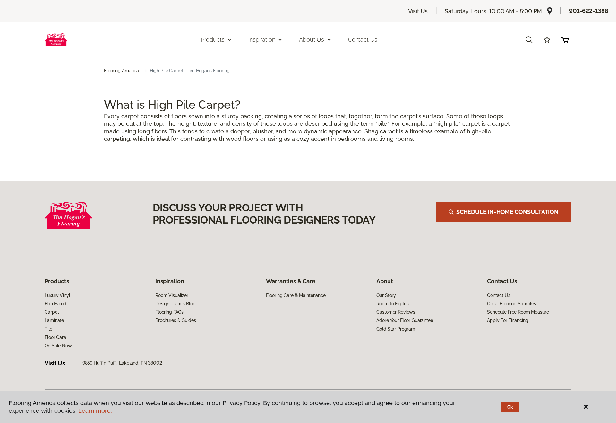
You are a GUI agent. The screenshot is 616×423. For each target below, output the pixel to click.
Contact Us (362, 39)
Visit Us (418, 11)
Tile (48, 329)
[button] (529, 39)
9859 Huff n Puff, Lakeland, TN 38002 (122, 363)
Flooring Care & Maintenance (296, 295)
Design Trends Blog (175, 303)
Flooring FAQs (169, 312)
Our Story (386, 295)
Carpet (52, 312)
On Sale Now (58, 345)
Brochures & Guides (175, 320)
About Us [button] (311, 39)
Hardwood (55, 303)
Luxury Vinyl (57, 295)
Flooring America (121, 70)
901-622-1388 (588, 10)
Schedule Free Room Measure (518, 312)
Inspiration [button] (261, 39)
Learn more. (95, 410)
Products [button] (213, 39)
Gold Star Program (395, 329)
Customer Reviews (395, 312)
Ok (510, 407)
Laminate (54, 320)
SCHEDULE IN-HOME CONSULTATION (507, 211)
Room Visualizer (171, 295)
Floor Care (55, 337)
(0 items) (565, 40)
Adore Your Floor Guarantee (404, 320)
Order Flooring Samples (511, 303)
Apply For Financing (507, 320)
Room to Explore (393, 303)
